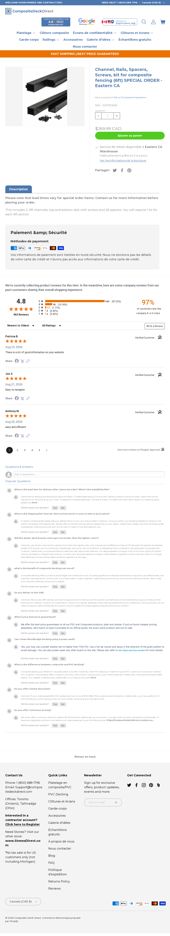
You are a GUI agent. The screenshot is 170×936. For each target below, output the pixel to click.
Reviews (54, 888)
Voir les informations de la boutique (123, 160)
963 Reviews (25, 314)
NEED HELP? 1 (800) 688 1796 (119, 2)
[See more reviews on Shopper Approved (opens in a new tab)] (28, 361)
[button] (162, 22)
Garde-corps (29, 39)
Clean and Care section (134, 650)
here (34, 502)
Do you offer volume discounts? (32, 689)
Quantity (100, 111)
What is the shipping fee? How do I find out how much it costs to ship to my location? (62, 514)
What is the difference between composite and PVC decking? (49, 664)
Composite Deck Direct (27, 917)
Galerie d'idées (59, 823)
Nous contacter (85, 46)
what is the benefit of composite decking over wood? (44, 568)
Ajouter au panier (130, 135)
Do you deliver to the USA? (29, 592)
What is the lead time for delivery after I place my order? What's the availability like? (61, 489)
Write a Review (154, 326)
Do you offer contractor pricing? (32, 710)
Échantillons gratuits (135, 39)
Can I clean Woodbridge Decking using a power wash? (44, 639)
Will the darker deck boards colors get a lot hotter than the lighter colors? (56, 538)
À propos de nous (61, 841)
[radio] (84, 301)
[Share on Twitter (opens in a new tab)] (22, 361)
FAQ (51, 863)
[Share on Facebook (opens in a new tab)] (17, 361)
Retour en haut (85, 756)
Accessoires (73, 39)
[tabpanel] (82, 206)
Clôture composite (54, 33)
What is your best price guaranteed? (35, 617)
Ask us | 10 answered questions (130, 97)
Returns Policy (59, 881)
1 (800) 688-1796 (28, 783)
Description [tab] (18, 189)
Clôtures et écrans (61, 801)
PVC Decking (58, 794)
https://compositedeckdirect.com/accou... (130, 720)
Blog (51, 855)
